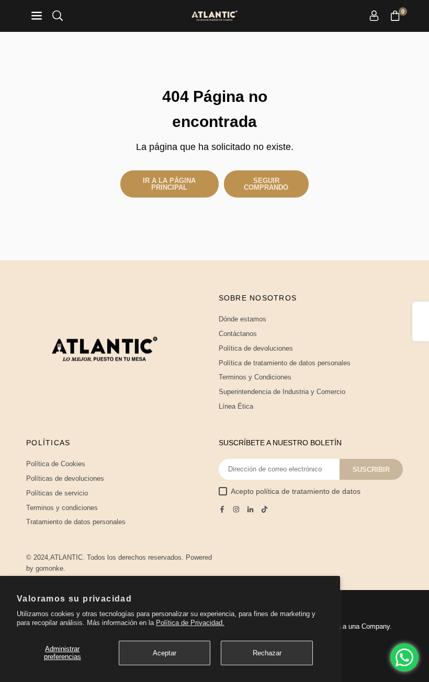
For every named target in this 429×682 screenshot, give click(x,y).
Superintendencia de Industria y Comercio (282, 392)
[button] (395, 16)
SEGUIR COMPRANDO (266, 184)
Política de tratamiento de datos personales (285, 363)
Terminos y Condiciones (255, 377)
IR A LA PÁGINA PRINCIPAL (169, 184)
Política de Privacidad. (190, 623)
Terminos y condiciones (62, 508)
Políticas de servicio (57, 493)
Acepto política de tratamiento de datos (295, 491)
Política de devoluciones (256, 348)
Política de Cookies (55, 464)
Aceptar (164, 653)
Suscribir (371, 469)
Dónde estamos (242, 319)
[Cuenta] (374, 16)
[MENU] (36, 16)
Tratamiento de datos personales (76, 522)
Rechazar (267, 653)
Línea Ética (236, 406)
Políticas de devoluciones (65, 478)
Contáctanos (238, 334)
